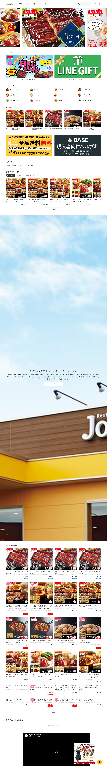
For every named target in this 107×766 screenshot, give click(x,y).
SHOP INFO (72, 4)
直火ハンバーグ (38, 90)
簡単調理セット (87, 100)
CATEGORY (21, 4)
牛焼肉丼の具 (86, 95)
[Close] (94, 744)
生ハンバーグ (14, 90)
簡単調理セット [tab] (30, 175)
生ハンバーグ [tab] (10, 175)
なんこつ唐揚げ (14, 100)
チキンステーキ (62, 90)
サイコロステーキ (88, 90)
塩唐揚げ (12, 95)
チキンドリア (38, 95)
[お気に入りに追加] (24, 196)
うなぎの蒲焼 (38, 100)
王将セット (61, 100)
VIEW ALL (53, 209)
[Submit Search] (78, 4)
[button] (49, 45)
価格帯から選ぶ (32, 4)
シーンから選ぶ (44, 4)
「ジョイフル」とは (53, 384)
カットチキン (62, 95)
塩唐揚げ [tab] (20, 175)
